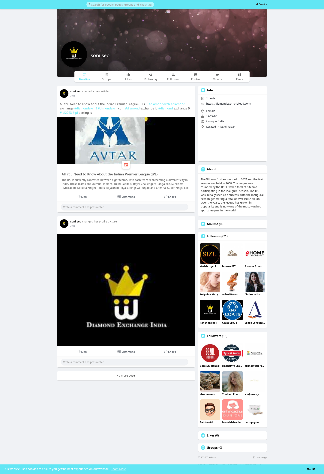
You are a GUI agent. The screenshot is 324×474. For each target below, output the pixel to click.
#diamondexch (159, 104)
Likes (210, 435)
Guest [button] (262, 4)
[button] (120, 4)
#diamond (178, 104)
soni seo (100, 55)
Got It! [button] (311, 469)
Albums (212, 223)
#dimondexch (107, 108)
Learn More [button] (118, 469)
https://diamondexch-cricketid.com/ (228, 103)
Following (214, 236)
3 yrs (72, 95)
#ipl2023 (66, 113)
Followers (214, 335)
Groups (212, 447)
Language (261, 457)
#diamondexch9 (85, 108)
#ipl (75, 113)
